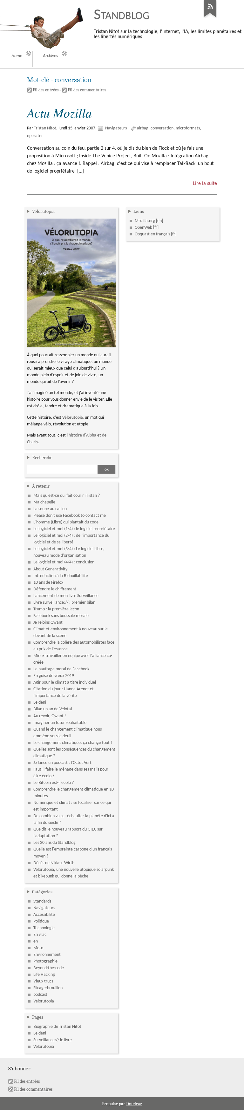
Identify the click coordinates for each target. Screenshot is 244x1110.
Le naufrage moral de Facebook (61, 669)
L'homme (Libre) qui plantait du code (65, 522)
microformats (188, 128)
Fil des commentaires (87, 90)
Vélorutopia (43, 211)
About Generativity (50, 569)
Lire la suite (205, 183)
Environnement (47, 954)
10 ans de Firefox (48, 582)
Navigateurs (116, 128)
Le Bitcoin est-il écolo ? (53, 782)
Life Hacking (44, 974)
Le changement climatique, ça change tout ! (72, 742)
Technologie (44, 928)
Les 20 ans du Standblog (54, 842)
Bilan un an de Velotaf (52, 709)
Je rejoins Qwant (48, 622)
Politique (41, 921)
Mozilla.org (145, 221)
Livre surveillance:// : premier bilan (64, 602)
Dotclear (134, 1104)
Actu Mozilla (59, 112)
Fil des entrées (45, 90)
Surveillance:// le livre (52, 1040)
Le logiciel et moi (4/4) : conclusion (63, 562)
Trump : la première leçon (56, 609)
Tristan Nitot (45, 128)
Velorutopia (43, 1001)
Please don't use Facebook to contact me (69, 515)
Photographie (45, 961)
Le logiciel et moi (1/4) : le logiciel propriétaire (74, 529)
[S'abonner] (210, 17)
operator (35, 136)
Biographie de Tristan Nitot (57, 1026)
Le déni (39, 702)
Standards (42, 901)
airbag (142, 128)
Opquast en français (152, 234)
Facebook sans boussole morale (61, 616)
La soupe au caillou (50, 509)
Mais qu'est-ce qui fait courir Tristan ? (66, 495)
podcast (40, 994)
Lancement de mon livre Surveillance (65, 596)
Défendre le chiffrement (54, 589)
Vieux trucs (43, 981)
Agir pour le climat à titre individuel (64, 682)
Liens (138, 211)
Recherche (42, 457)
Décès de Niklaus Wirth (53, 863)
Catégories (42, 892)
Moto (38, 948)
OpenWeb (143, 227)
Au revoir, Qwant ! (49, 716)
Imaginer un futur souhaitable (59, 722)
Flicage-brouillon (48, 988)
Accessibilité (44, 914)
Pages (37, 1017)
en (35, 941)
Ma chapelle (44, 502)
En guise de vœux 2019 (53, 675)
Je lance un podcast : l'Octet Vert (62, 762)
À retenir (41, 486)
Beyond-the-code (48, 968)
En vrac (39, 934)
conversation (162, 128)
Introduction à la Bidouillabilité (60, 576)
